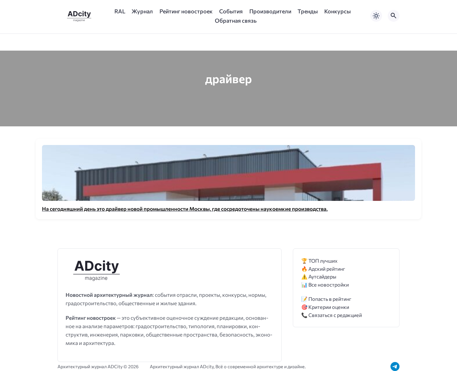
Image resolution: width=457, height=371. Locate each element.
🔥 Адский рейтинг (323, 269)
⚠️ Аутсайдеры (318, 276)
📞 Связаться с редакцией (331, 315)
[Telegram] (394, 366)
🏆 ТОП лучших (319, 261)
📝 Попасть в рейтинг (326, 299)
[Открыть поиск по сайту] (393, 16)
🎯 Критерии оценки (325, 307)
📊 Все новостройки (325, 284)
